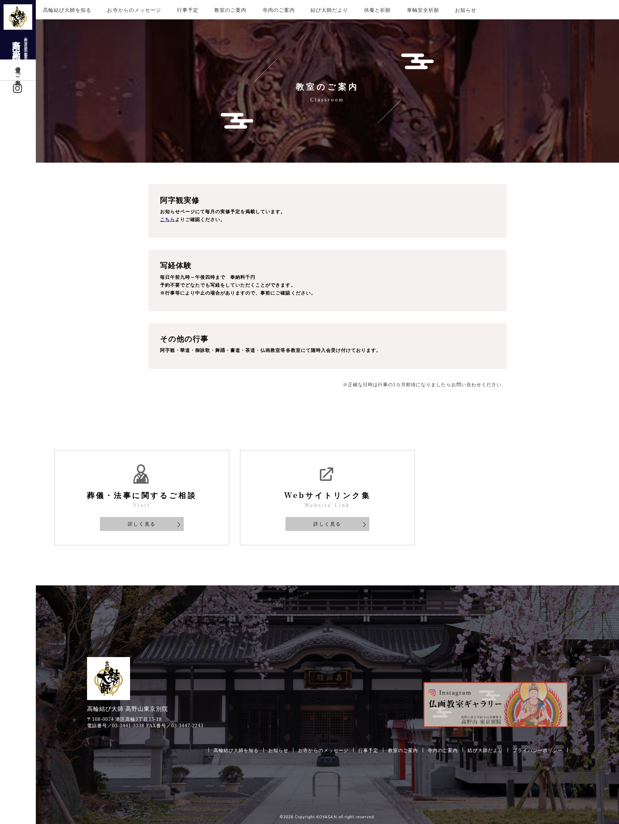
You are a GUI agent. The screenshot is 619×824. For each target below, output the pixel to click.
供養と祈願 (377, 9)
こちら (167, 219)
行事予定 (187, 9)
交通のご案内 (18, 70)
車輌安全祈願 (423, 9)
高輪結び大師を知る (67, 9)
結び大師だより (329, 9)
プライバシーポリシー (538, 750)
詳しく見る (142, 523)
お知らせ (465, 9)
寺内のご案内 (279, 9)
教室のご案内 (230, 9)
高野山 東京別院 (20, 45)
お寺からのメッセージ (134, 9)
